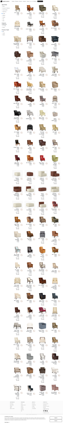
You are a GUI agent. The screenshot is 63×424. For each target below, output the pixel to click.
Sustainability (34, 408)
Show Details (7, 422)
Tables (11, 407)
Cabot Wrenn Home (46, 412)
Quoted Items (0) (40, 1)
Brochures (33, 403)
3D (29, 18)
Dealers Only (31, 1)
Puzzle (3, 27)
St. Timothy (4, 25)
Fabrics (22, 406)
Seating (11, 406)
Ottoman (3, 15)
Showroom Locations (46, 406)
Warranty (44, 407)
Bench (3, 6)
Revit (31, 18)
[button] (35, 1)
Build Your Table (12, 408)
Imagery (33, 406)
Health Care (4, 11)
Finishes (22, 407)
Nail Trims (22, 409)
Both (3, 31)
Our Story (33, 407)
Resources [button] (17, 1)
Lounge (3, 13)
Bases (22, 403)
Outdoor (3, 17)
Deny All (56, 420)
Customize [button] (24, 1)
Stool (3, 20)
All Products (11, 403)
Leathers (22, 408)
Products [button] (13, 1)
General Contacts (45, 403)
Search (35, 1)
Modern (3, 34)
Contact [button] (28, 1)
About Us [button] (20, 1)
